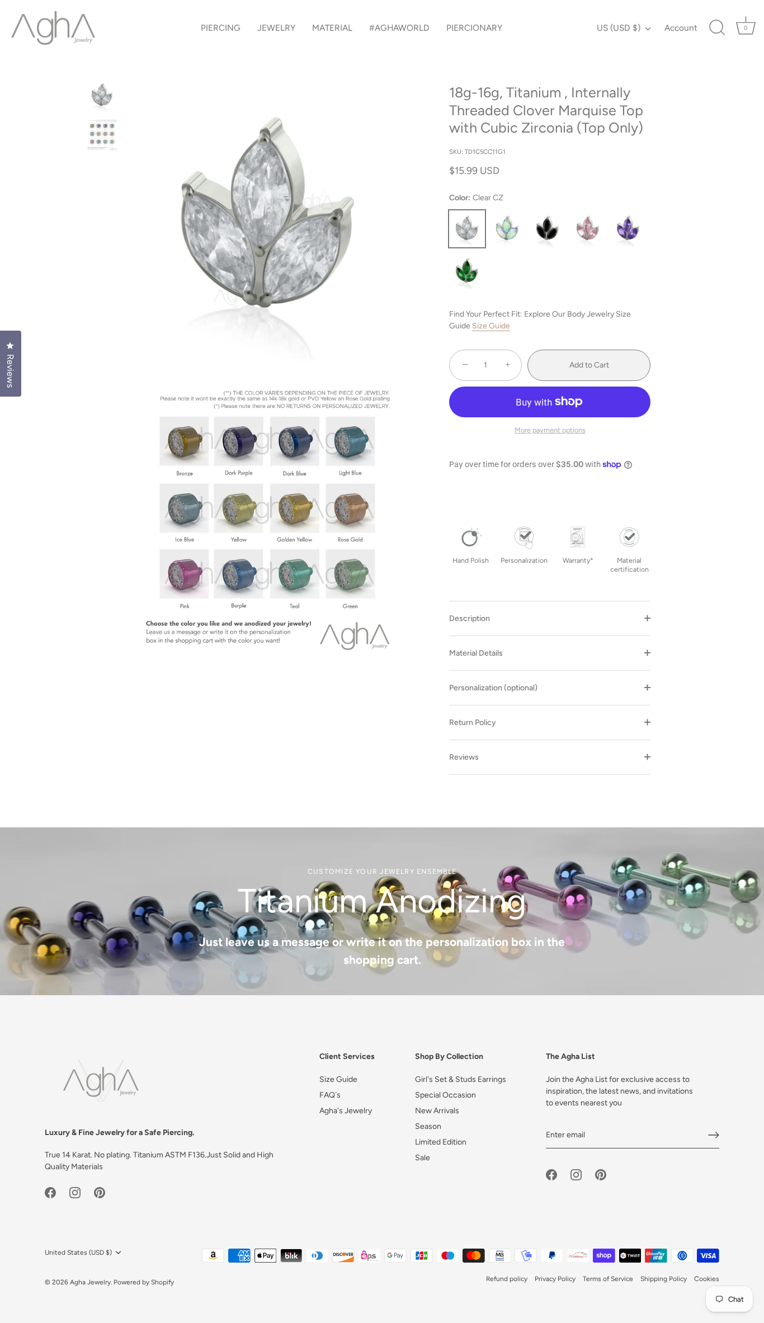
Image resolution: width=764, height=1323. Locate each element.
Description (469, 618)
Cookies (706, 1279)
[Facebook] (50, 1192)
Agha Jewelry (90, 1282)
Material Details (476, 653)
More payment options (550, 430)
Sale (422, 1157)
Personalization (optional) (493, 688)
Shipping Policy (663, 1279)
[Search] (717, 28)
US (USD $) (618, 27)
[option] (102, 97)
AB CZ (507, 228)
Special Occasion (445, 1095)
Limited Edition (440, 1142)
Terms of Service (608, 1279)
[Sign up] (713, 1135)
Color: (476, 198)
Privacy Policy (555, 1279)
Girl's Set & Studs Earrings (460, 1079)
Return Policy (472, 722)
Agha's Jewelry (345, 1110)
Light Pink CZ (588, 228)
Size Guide (491, 326)
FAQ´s (330, 1095)
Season (428, 1126)
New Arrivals (437, 1110)
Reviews (464, 757)
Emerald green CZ (467, 271)
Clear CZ (467, 228)
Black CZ (547, 228)
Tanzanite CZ (628, 228)
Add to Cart (589, 365)
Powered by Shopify (144, 1282)
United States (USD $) (78, 1252)
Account (680, 27)
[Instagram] (75, 1192)
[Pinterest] (99, 1192)
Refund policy (506, 1279)
